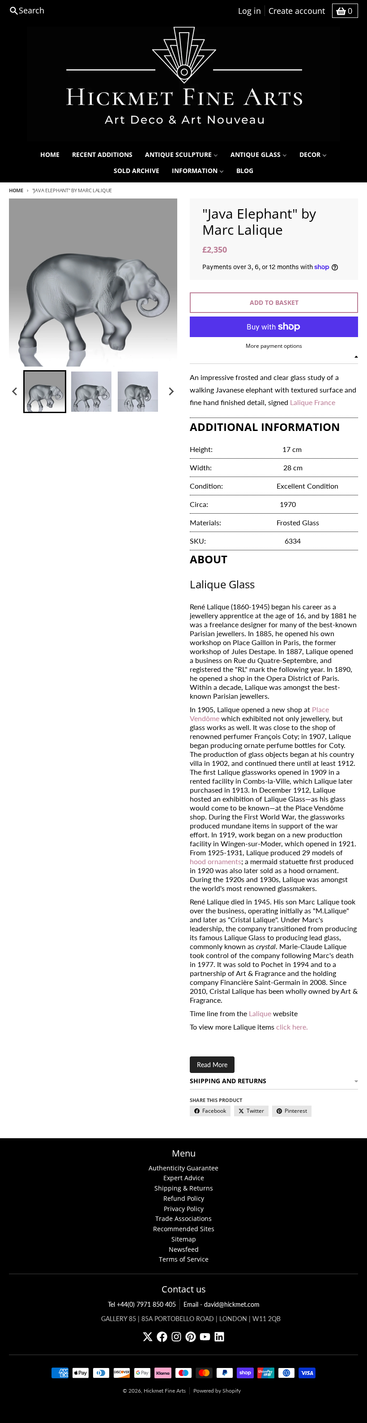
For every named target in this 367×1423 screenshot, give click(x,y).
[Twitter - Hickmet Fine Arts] (147, 1336)
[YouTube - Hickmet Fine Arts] (205, 1336)
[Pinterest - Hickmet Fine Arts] (190, 1336)
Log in (249, 10)
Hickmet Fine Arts (165, 1390)
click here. (292, 1026)
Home (16, 190)
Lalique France (312, 402)
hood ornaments (215, 861)
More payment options (274, 346)
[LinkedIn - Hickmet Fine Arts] (219, 1336)
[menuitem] (50, 155)
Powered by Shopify (217, 1390)
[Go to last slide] (15, 392)
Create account (297, 10)
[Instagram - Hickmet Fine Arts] (176, 1336)
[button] (44, 391)
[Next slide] (171, 392)
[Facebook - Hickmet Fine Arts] (162, 1336)
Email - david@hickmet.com (222, 1304)
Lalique (260, 1013)
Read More (212, 1064)
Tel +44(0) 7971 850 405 (142, 1304)
